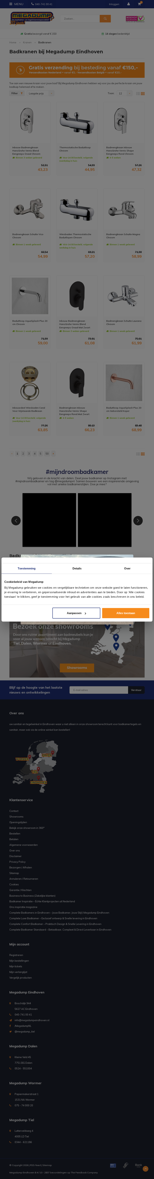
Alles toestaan (125, 613)
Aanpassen (74, 613)
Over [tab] (127, 568)
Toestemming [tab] (26, 568)
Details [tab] (77, 568)
